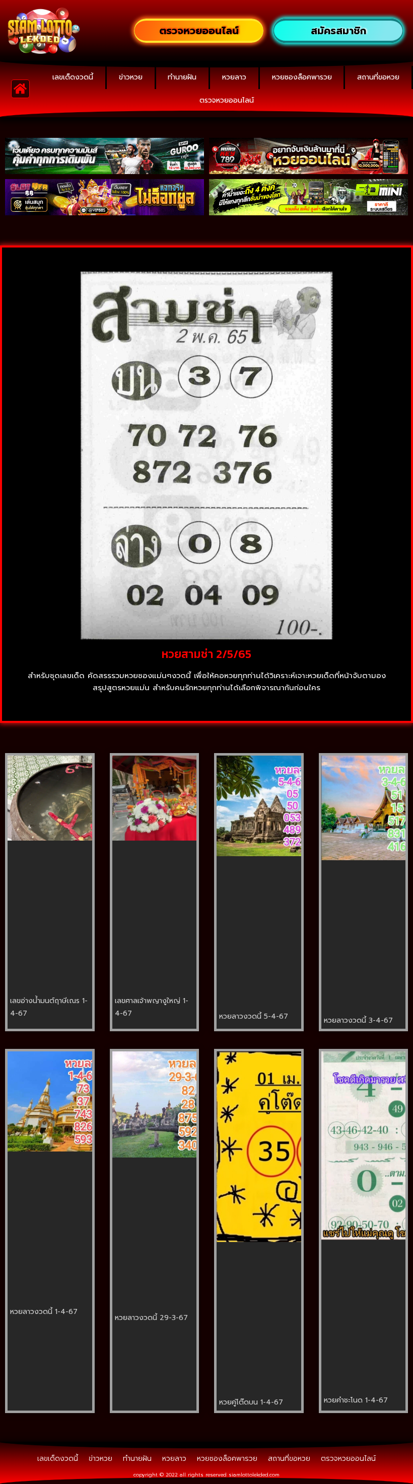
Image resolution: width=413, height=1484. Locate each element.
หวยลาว (234, 77)
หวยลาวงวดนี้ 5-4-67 (253, 1016)
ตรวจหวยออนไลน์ (226, 100)
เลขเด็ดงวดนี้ (72, 77)
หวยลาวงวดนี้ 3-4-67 (358, 1020)
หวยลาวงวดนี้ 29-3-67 (151, 1317)
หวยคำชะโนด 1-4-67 (356, 1400)
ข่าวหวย (131, 77)
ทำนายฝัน (182, 77)
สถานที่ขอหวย (378, 77)
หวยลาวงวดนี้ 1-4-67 (44, 1311)
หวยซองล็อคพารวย (302, 77)
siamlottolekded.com (254, 1474)
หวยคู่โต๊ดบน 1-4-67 (251, 1402)
